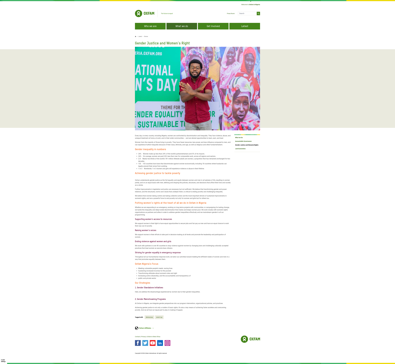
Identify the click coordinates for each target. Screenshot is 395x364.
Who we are (150, 26)
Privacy (143, 336)
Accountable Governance (243, 141)
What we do (181, 26)
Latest (244, 26)
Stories (146, 36)
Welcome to (250, 4)
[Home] (144, 13)
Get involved (213, 26)
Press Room (231, 13)
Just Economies (240, 148)
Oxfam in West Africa (153, 336)
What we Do (239, 137)
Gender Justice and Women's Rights (246, 145)
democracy (149, 317)
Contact (137, 336)
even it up (159, 317)
